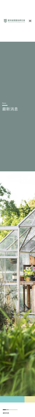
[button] (30, 21)
